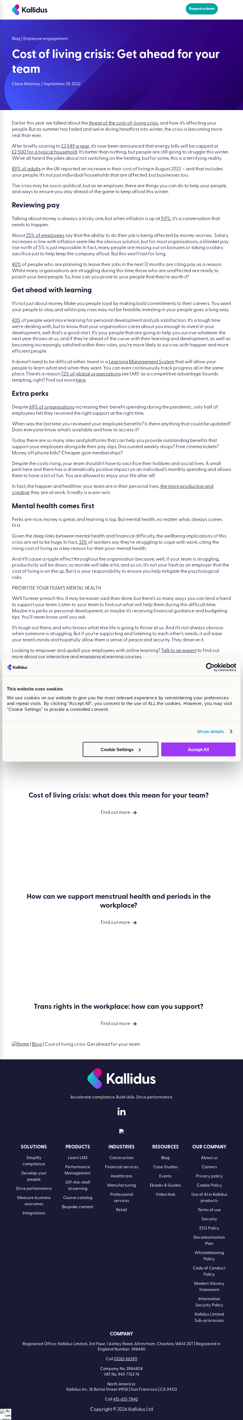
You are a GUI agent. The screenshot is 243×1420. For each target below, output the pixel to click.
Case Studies (165, 1167)
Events (165, 1176)
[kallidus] (121, 1113)
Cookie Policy (209, 1185)
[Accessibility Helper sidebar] (5, 1414)
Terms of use (209, 1210)
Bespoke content (77, 1207)
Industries (121, 1147)
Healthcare (121, 1176)
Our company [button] (209, 1147)
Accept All (198, 749)
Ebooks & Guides (165, 1185)
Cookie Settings (117, 749)
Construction (121, 1158)
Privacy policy (209, 1176)
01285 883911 (125, 1359)
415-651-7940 (125, 1399)
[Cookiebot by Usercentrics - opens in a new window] (210, 667)
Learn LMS (78, 1158)
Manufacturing (121, 1185)
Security (209, 1219)
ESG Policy (209, 1228)
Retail (121, 1210)
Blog (37, 1044)
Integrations (34, 1213)
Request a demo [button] (202, 9)
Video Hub (165, 1195)
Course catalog (77, 1198)
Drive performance (34, 1189)
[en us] (121, 1132)
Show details (210, 731)
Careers (209, 1167)
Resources (165, 1147)
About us (209, 1158)
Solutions (34, 1147)
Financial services (121, 1167)
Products (77, 1147)
